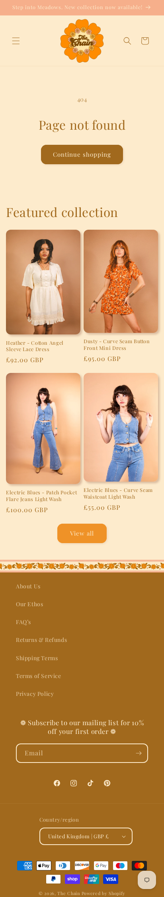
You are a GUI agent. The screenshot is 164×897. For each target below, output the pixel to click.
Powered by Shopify (104, 893)
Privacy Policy (35, 693)
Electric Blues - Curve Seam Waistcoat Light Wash (118, 493)
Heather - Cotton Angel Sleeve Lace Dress (35, 346)
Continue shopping (82, 154)
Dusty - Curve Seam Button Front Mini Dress (117, 344)
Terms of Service (38, 676)
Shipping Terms (37, 658)
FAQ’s (23, 622)
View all (82, 533)
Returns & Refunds (41, 639)
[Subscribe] (138, 753)
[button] (16, 41)
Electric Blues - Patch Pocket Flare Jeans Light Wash (41, 495)
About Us (28, 586)
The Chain (68, 893)
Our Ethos (29, 604)
